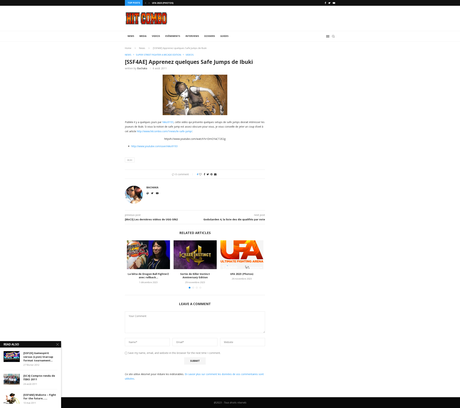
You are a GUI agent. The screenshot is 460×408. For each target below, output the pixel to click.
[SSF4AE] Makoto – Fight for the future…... (39, 396)
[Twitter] (329, 3)
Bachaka (142, 68)
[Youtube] (334, 3)
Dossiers (209, 36)
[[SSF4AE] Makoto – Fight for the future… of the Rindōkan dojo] (12, 398)
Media (142, 36)
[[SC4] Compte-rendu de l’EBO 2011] (12, 379)
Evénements (172, 36)
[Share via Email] (215, 174)
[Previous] (145, 3)
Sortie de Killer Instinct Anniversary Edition (195, 275)
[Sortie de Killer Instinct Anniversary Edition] (195, 254)
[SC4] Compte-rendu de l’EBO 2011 (39, 377)
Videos (156, 36)
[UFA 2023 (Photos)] (241, 254)
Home (128, 48)
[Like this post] (200, 174)
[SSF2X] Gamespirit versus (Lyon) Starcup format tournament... (38, 356)
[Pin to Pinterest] (211, 174)
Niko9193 (167, 122)
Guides (224, 36)
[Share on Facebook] (204, 174)
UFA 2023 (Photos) (162, 2)
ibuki (129, 160)
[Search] (333, 36)
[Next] (149, 3)
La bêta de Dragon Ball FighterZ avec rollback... (148, 275)
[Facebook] (325, 3)
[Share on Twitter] (208, 174)
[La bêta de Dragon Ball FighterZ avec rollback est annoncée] (148, 254)
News (131, 36)
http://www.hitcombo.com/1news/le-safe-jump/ (164, 131)
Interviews (192, 36)
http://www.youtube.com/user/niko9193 (154, 146)
